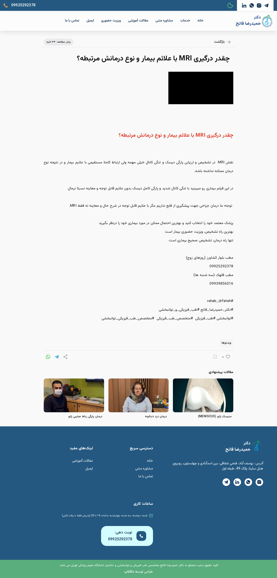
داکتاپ (129, 572)
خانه (200, 20)
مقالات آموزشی (138, 20)
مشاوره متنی (164, 20)
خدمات (185, 20)
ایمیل (90, 20)
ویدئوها (226, 343)
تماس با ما (72, 20)
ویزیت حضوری (111, 20)
